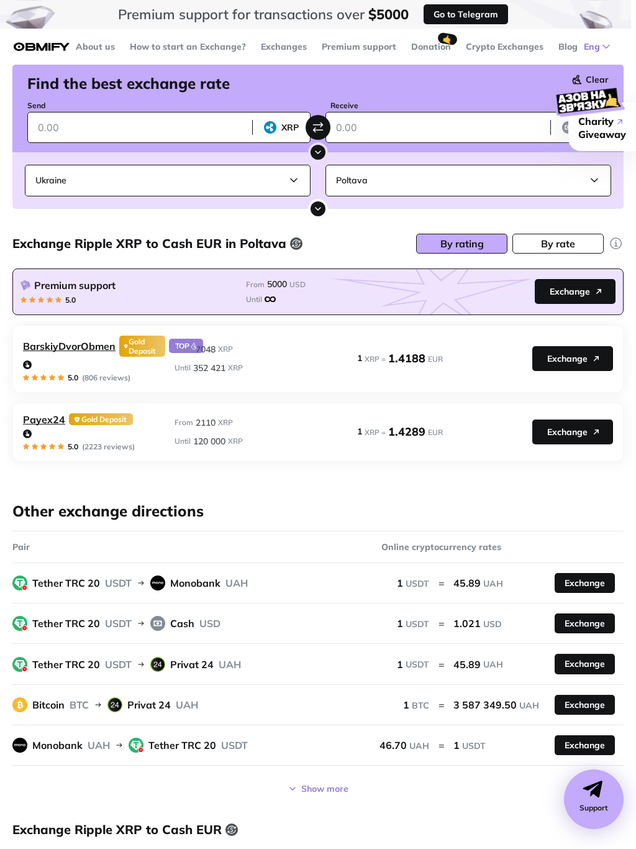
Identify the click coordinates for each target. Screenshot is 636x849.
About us (95, 46)
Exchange (570, 291)
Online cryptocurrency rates (441, 547)
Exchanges (284, 46)
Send (36, 105)
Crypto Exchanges (504, 46)
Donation (431, 46)
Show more (324, 788)
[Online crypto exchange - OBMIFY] (42, 47)
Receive (344, 105)
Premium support (359, 46)
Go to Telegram (466, 14)
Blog (568, 46)
